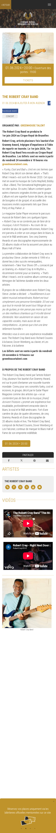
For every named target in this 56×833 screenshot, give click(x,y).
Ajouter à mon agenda (31, 103)
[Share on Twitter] (21, 460)
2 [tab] (25, 828)
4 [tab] (34, 828)
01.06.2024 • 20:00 (16, 443)
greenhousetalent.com (14, 164)
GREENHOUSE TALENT (33, 125)
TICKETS (28, 80)
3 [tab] (30, 828)
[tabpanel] (28, 816)
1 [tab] (21, 828)
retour (6, 5)
